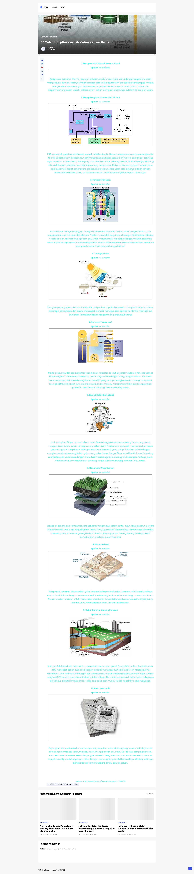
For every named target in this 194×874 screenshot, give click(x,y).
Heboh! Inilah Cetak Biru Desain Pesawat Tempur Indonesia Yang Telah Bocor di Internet (97, 828)
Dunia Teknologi (65, 784)
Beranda (44, 37)
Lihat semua (150, 794)
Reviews (55, 7)
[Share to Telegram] (42, 74)
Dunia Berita (44, 822)
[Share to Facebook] (42, 60)
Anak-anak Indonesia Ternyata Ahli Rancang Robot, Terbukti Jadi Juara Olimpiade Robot (56, 828)
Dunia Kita (53, 37)
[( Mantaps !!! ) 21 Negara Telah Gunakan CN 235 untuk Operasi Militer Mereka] (136, 809)
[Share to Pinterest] (42, 67)
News (63, 7)
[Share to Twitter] (42, 64)
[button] (42, 79)
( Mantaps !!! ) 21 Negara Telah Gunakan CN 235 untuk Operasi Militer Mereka (135, 828)
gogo (76, 784)
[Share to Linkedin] (42, 71)
